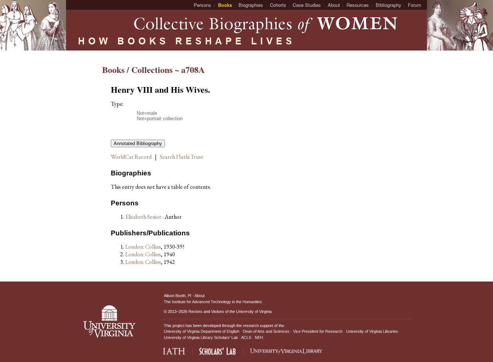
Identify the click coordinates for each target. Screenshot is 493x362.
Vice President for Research (318, 331)
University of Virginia (254, 311)
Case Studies (307, 4)
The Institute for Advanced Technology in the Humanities (213, 302)
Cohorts (278, 4)
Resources (357, 4)
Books (225, 4)
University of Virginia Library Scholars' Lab (201, 337)
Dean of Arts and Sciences (266, 331)
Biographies (251, 4)
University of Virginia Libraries (372, 331)
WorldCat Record (131, 157)
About (334, 4)
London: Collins (143, 246)
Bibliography (388, 4)
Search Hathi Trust (181, 157)
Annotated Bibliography (138, 143)
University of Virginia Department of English (201, 331)
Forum (414, 4)
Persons (202, 4)
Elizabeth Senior (143, 217)
